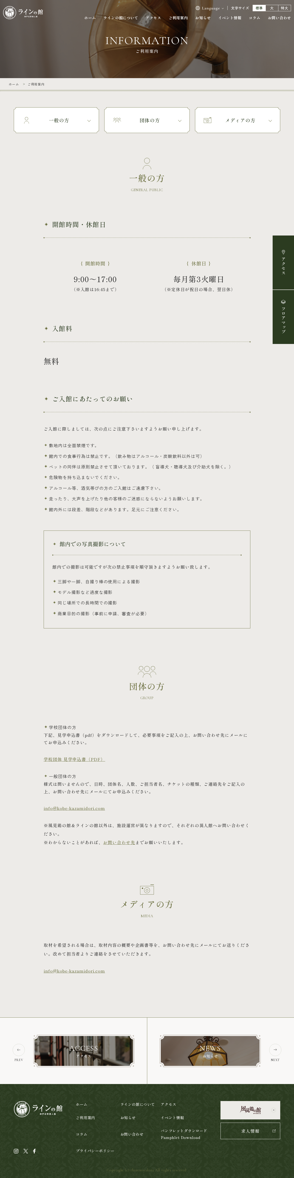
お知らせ (203, 17)
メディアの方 (240, 120)
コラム (254, 17)
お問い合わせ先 (119, 842)
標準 (259, 8)
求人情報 (250, 1131)
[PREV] (19, 1051)
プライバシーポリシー (95, 1150)
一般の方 (59, 120)
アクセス (283, 266)
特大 (284, 8)
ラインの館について (120, 17)
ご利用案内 (178, 17)
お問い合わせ (279, 17)
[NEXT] (275, 1051)
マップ (283, 320)
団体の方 (150, 120)
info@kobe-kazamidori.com (74, 808)
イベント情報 (229, 17)
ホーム (90, 17)
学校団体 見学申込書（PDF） (74, 759)
